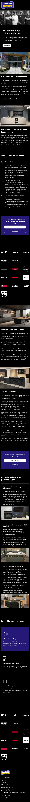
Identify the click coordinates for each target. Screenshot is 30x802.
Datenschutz (25, 800)
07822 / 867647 (8, 795)
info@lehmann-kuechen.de (11, 797)
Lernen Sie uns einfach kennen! (9, 98)
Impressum (18, 800)
